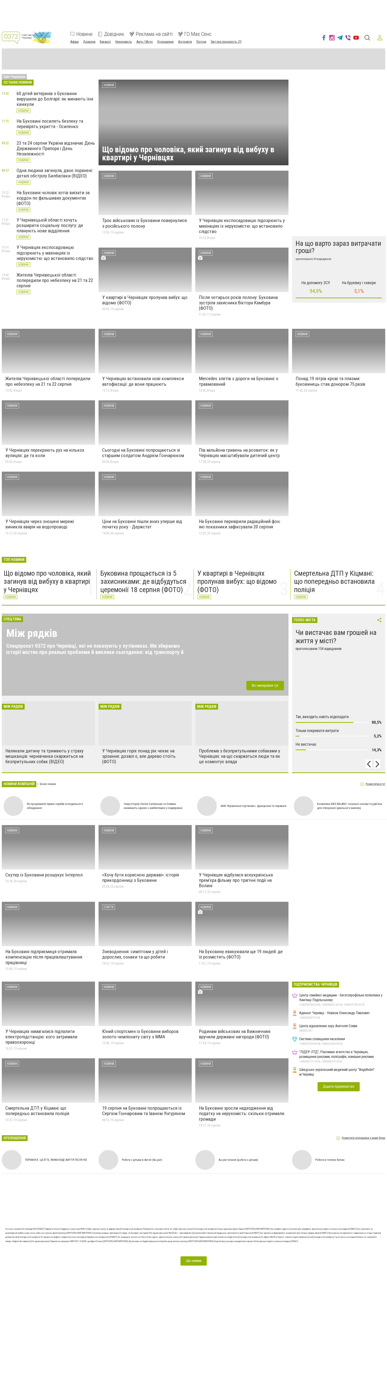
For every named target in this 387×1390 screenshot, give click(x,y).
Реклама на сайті (154, 34)
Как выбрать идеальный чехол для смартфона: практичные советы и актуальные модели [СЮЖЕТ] (314, 1229)
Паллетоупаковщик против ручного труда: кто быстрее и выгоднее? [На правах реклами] (130, 1233)
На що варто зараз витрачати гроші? (338, 247)
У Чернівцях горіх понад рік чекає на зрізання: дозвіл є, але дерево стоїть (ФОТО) (139, 756)
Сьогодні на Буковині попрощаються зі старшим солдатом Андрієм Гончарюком (143, 452)
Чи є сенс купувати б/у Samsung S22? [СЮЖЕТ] (25, 1229)
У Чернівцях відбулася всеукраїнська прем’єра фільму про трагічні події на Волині (236, 880)
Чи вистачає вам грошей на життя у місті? (336, 636)
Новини (84, 34)
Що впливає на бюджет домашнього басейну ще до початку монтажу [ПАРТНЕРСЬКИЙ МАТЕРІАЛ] (171, 1241)
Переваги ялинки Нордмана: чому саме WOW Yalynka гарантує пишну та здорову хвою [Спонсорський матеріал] (94, 1229)
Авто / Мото (144, 42)
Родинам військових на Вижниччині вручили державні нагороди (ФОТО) (234, 1034)
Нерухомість (123, 42)
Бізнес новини (47, 784)
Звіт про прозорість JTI (226, 42)
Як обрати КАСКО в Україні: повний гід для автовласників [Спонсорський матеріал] (298, 1237)
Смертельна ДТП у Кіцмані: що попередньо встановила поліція (334, 581)
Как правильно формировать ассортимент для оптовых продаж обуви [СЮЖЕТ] (294, 1233)
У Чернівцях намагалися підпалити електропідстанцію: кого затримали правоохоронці (41, 1037)
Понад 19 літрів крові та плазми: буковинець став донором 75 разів (330, 381)
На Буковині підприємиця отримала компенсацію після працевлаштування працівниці (43, 957)
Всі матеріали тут (265, 685)
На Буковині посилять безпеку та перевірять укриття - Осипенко (50, 123)
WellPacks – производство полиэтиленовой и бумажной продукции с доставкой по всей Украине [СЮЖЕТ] (214, 1233)
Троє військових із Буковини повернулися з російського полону (144, 223)
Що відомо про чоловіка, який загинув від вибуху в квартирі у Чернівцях (188, 153)
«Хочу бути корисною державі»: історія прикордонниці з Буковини (140, 877)
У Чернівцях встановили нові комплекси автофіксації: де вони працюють (143, 381)
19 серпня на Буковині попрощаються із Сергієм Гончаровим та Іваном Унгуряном (143, 1110)
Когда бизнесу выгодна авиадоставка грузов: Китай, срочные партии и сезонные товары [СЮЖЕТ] (256, 1241)
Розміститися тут (375, 784)
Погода (201, 42)
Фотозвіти (185, 42)
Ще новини (193, 1261)
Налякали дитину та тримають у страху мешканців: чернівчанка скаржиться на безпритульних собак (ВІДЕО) (44, 756)
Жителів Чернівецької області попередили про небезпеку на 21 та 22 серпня (55, 280)
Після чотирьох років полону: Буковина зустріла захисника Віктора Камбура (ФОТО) (238, 303)
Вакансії (105, 42)
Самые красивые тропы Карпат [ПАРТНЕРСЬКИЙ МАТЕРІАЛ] (244, 1229)
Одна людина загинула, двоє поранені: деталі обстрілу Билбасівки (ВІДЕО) (55, 173)
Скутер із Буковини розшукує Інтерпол (44, 875)
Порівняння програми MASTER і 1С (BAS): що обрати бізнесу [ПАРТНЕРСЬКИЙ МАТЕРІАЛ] (89, 1241)
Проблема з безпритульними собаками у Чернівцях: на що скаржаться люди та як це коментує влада (239, 756)
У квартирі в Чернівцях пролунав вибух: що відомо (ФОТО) (237, 581)
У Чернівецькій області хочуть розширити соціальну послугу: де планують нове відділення (50, 225)
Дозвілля (89, 42)
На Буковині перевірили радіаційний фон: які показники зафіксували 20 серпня (239, 524)
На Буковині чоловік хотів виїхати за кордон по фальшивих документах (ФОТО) (53, 198)
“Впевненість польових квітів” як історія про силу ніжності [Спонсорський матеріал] (180, 1229)
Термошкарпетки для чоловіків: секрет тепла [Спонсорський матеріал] (230, 1237)
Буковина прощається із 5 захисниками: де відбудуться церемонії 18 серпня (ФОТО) (143, 581)
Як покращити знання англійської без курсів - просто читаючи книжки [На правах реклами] (158, 1237)
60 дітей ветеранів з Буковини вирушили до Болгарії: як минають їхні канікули (55, 99)
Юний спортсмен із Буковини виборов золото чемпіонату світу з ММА (140, 1034)
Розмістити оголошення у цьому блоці (363, 1138)
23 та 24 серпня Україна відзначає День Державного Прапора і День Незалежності (56, 148)
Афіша (74, 42)
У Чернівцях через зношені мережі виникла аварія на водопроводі (39, 524)
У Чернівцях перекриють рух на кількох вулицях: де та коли (44, 452)
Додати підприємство (338, 1086)
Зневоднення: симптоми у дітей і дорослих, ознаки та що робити (135, 954)
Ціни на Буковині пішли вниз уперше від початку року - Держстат (142, 524)
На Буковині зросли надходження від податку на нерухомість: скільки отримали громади (241, 1113)
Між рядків (31, 633)
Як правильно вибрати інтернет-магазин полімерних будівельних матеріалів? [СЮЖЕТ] (79, 1237)
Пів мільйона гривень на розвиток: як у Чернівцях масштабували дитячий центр (239, 452)
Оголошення (165, 42)
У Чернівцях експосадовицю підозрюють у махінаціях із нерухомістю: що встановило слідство (55, 253)
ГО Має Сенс (197, 34)
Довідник (114, 34)
